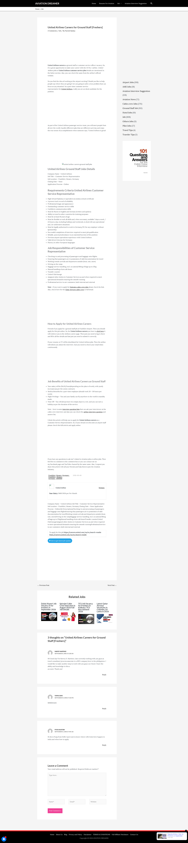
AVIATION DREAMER (47, 3)
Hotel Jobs (127, 112)
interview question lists (71, 409)
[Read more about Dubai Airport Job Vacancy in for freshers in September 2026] (49, 616)
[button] (151, 3)
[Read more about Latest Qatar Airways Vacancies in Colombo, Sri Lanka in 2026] (105, 618)
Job (118, 3)
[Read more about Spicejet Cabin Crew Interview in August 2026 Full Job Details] (68, 616)
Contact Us (134, 834)
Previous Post (43, 585)
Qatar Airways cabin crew (74, 290)
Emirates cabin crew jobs (79, 287)
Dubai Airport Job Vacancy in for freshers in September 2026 (48, 606)
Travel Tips (128, 130)
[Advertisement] (77, 49)
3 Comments (52, 31)
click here (100, 331)
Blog (65, 834)
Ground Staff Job (130, 108)
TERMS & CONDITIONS (101, 834)
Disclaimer (87, 834)
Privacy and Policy (75, 834)
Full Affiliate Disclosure (120, 834)
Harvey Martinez (60, 651)
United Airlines (66, 89)
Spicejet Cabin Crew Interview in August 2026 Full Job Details (67, 606)
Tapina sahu (59, 695)
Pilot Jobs (127, 126)
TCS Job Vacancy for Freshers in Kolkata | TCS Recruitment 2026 (85, 607)
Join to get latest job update (61, 541)
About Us (59, 834)
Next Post (112, 585)
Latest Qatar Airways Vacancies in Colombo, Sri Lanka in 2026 (103, 607)
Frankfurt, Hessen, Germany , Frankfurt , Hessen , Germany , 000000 (59, 476)
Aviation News (129, 99)
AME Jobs (127, 86)
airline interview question (93, 412)
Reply (104, 675)
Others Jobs (128, 121)
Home (94, 3)
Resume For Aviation (106, 3)
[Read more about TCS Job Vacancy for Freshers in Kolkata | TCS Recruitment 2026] (86, 619)
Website (102, 488)
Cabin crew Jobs (130, 104)
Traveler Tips (129, 134)
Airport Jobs (128, 82)
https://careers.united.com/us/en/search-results (67, 535)
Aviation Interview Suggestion (136, 3)
